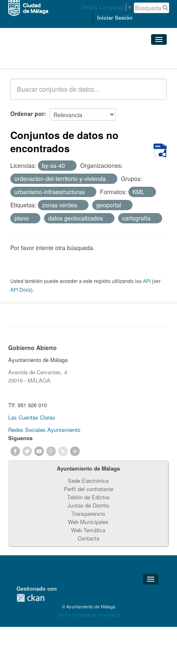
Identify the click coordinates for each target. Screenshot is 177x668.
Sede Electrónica (88, 481)
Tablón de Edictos (88, 497)
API (147, 280)
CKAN (30, 598)
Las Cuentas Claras (31, 417)
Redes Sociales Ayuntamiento (44, 430)
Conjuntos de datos (46, 58)
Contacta (88, 538)
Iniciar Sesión (115, 17)
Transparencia (88, 513)
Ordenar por (27, 113)
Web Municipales (88, 522)
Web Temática (88, 530)
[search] (155, 94)
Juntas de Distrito (88, 505)
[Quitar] (69, 165)
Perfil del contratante (88, 489)
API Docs (20, 289)
